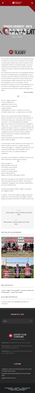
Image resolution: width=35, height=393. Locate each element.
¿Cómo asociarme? (23, 388)
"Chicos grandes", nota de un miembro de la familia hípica (16, 222)
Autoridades (17, 387)
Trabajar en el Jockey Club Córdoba (17, 389)
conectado (17, 302)
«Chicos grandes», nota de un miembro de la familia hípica (19, 212)
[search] (30, 321)
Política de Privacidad (12, 388)
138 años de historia (9, 387)
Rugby (14, 37)
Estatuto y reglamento (26, 387)
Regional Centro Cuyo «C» (9, 378)
